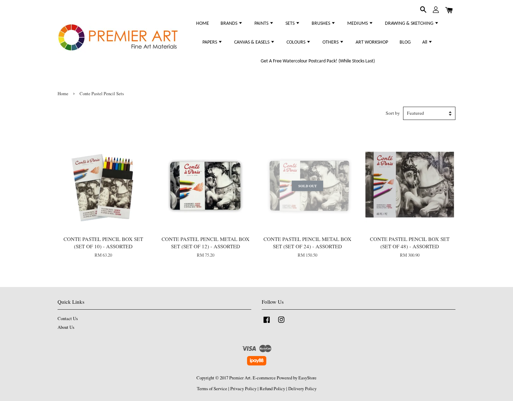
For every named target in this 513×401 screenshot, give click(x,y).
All (425, 42)
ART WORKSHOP (372, 42)
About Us (66, 327)
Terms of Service (212, 389)
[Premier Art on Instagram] (281, 323)
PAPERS (210, 42)
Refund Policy (272, 389)
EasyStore (307, 378)
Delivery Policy (302, 389)
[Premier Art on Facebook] (267, 323)
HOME (202, 23)
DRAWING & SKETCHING (409, 23)
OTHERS (331, 42)
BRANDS (229, 23)
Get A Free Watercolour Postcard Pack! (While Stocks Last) (318, 61)
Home (63, 94)
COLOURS (296, 42)
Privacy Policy (243, 389)
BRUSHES (321, 23)
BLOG (405, 42)
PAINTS (261, 23)
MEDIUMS (358, 23)
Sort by (393, 113)
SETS (290, 23)
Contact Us (68, 318)
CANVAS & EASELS (252, 42)
